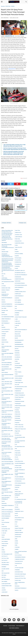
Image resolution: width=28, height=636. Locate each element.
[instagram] (18, 619)
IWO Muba (4, 575)
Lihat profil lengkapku (14, 609)
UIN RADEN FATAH (19, 571)
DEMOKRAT (4, 340)
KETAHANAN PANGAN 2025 (21, 285)
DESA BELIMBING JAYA (7, 364)
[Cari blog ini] (26, 2)
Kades (16, 245)
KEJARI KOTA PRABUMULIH (21, 274)
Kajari (16, 249)
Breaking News (5, 321)
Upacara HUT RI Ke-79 (19, 576)
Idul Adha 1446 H (5, 562)
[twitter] (11, 184)
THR (16, 565)
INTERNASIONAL (5, 564)
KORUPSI (17, 298)
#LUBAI (3, 249)
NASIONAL (17, 352)
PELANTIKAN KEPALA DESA (21, 386)
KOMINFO (17, 289)
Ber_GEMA (4, 308)
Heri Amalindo (5, 541)
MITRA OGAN (18, 331)
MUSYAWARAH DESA (19, 346)
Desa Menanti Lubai (6, 434)
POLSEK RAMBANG (19, 476)
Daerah (3, 337)
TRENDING (17, 569)
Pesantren (17, 422)
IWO (3, 571)
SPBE (16, 545)
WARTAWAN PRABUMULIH (20, 588)
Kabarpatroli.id (18, 241)
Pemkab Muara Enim (19, 393)
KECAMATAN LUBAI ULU (20, 272)
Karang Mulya (18, 260)
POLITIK (17, 459)
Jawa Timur (17, 230)
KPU (16, 308)
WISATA (16, 590)
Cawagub (4, 333)
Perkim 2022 (17, 414)
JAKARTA (4, 590)
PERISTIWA (17, 412)
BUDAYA (3, 327)
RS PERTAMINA (18, 519)
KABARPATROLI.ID (9, 36)
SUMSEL (17, 549)
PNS (16, 448)
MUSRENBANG (18, 342)
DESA (3, 344)
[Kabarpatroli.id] (14, 2)
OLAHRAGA (17, 357)
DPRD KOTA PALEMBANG (7, 509)
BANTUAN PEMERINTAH (7, 304)
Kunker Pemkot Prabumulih (21, 317)
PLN (16, 444)
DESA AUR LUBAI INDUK (7, 357)
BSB (3, 325)
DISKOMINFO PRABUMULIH (8, 505)
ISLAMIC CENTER (5, 568)
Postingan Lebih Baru (6, 222)
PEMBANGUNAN (18, 388)
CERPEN (3, 335)
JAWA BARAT (4, 592)
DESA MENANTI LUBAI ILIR (7, 436)
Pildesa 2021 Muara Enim (20, 428)
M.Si (16, 327)
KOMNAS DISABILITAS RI (20, 291)
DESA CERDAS (5, 372)
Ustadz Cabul (18, 580)
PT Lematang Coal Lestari (20, 499)
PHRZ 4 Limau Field (19, 426)
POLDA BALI (17, 450)
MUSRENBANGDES (19, 344)
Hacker (3, 535)
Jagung (3, 587)
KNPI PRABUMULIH (19, 287)
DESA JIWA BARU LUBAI (7, 381)
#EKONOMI (4, 242)
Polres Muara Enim (19, 461)
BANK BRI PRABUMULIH (7, 297)
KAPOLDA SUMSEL (19, 253)
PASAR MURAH (18, 380)
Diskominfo (4, 503)
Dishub (3, 501)
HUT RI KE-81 (4, 560)
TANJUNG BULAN (19, 561)
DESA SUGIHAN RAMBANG (7, 461)
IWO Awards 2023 (5, 573)
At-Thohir (4, 285)
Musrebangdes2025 (19, 340)
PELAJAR (17, 384)
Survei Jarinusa (18, 555)
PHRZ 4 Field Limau (19, 424)
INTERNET (4, 566)
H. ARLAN (4, 532)
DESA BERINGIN (5, 366)
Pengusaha (17, 407)
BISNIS (3, 312)
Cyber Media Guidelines (14, 628)
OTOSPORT (17, 363)
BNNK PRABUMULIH (6, 318)
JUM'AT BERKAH (18, 236)
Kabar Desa (17, 238)
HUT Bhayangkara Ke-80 (7, 554)
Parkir (16, 374)
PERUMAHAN (18, 420)
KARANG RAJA (18, 262)
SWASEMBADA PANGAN (20, 557)
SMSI (16, 538)
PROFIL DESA (18, 491)
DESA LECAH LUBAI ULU (7, 414)
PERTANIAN (17, 418)
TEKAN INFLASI (18, 563)
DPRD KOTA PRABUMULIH (7, 511)
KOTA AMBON (18, 300)
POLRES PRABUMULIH (20, 463)
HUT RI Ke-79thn (5, 558)
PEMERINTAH (18, 390)
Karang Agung (18, 257)
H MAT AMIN (4, 530)
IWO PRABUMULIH (6, 579)
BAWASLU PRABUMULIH (7, 306)
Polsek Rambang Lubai (20, 478)
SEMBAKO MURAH (19, 532)
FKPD (3, 520)
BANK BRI (4, 292)
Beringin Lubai (5, 310)
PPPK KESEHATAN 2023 (20, 483)
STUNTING (17, 547)
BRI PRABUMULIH (5, 323)
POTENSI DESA (18, 481)
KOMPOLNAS (18, 293)
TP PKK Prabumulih (19, 567)
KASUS (16, 268)
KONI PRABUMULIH (19, 295)
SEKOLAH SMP (18, 530)
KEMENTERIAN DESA (19, 279)
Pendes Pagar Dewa (19, 397)
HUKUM (3, 551)
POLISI (16, 457)
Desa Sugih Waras (5, 456)
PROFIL (16, 489)
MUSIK (16, 338)
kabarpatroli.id (11, 68)
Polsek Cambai (18, 465)
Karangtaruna (18, 264)
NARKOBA (17, 350)
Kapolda (17, 251)
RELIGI (16, 515)
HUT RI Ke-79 (4, 556)
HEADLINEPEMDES (6, 539)
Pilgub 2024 (17, 431)
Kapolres (17, 255)
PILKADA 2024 (18, 435)
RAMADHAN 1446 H (19, 511)
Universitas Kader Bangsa (20, 574)
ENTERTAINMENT (5, 518)
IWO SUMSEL (4, 581)
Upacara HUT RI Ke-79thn (20, 578)
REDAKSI (5, 625)
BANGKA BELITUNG (6, 287)
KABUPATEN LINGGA (19, 243)
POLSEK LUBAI (18, 467)
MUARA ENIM (18, 336)
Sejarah (16, 526)
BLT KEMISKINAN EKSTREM (8, 316)
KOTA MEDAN (18, 302)
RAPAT (16, 513)
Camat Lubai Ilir (5, 331)
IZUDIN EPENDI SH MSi (6, 585)
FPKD (3, 524)
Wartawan (17, 586)
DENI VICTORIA (5, 342)
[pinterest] (17, 184)
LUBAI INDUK (18, 323)
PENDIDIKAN (18, 399)
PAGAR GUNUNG (18, 365)
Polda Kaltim (17, 452)
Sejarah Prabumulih (19, 528)
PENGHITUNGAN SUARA (20, 405)
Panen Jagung (18, 371)
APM (3, 283)
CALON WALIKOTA (6, 329)
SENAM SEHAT (18, 534)
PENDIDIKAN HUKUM (19, 401)
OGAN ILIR (17, 355)
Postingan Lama (22, 222)
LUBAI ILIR (17, 321)
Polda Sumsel (18, 455)
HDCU (3, 537)
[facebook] (4, 184)
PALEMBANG (18, 367)
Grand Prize (4, 526)
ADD (3, 275)
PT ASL (16, 497)
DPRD (3, 507)
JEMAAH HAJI (18, 232)
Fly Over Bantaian (5, 522)
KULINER (17, 314)
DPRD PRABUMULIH (6, 516)
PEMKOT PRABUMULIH (20, 395)
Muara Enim (17, 333)
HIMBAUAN (4, 545)
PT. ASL (16, 505)
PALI (16, 369)
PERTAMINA (17, 416)
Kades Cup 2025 (18, 247)
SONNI (16, 540)
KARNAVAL (17, 266)
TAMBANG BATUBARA (19, 559)
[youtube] (14, 619)
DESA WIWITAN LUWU (6, 495)
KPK (16, 306)
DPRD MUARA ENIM (6, 513)
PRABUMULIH (18, 485)
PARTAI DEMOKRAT (19, 376)
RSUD (16, 521)
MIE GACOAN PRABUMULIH (21, 329)
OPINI (16, 361)
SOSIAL (16, 543)
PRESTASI (17, 487)
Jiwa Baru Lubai (18, 234)
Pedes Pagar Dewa (19, 382)
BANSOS (3, 302)
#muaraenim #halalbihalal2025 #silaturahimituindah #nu (7, 255)
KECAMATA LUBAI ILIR (20, 270)
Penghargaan (18, 403)
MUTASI (16, 348)
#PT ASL (3, 273)
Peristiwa (17, 409)
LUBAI (16, 319)
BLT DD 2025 (4, 314)
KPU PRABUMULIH (19, 310)
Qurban (16, 507)
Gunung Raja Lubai (6, 528)
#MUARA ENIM (5, 251)
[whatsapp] (24, 184)
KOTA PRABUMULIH (19, 304)
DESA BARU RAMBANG (7, 362)
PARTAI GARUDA (18, 378)
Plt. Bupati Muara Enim (20, 446)
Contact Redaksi (11, 625)
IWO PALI (4, 577)
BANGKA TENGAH (6, 290)
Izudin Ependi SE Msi (6, 583)
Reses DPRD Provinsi (19, 517)
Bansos (3, 299)
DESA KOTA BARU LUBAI (7, 405)
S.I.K (16, 524)
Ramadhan (17, 509)
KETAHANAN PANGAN (20, 283)
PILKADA (17, 433)
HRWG (3, 549)
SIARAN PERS (18, 536)
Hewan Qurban (5, 543)
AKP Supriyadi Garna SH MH (8, 281)
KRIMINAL (17, 312)
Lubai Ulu (17, 325)
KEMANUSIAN (18, 276)
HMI (3, 547)
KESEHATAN (17, 281)
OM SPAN (17, 359)
